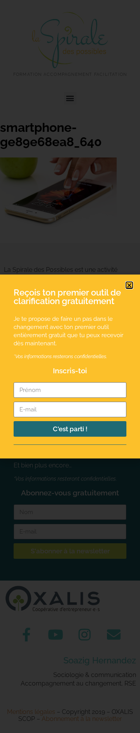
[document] (70, 366)
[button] (129, 285)
